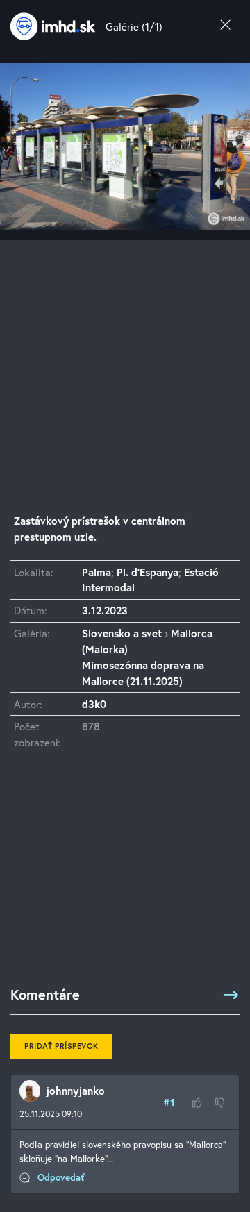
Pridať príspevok (61, 1046)
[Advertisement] (125, 365)
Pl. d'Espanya (147, 572)
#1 (169, 1102)
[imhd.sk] (52, 26)
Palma (96, 572)
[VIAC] (231, 995)
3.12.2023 (105, 610)
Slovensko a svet (122, 633)
